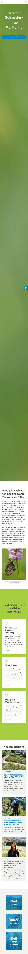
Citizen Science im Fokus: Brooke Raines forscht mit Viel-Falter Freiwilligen (13, 864)
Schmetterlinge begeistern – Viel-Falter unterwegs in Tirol (14, 776)
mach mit (14, 37)
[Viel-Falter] (2, 2)
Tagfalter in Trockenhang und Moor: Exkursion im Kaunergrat (13, 823)
